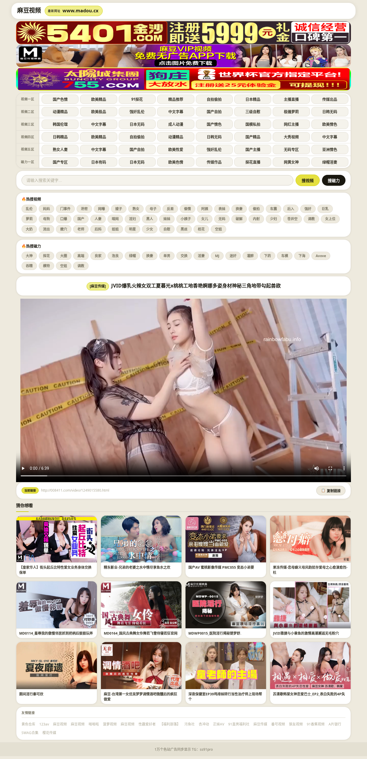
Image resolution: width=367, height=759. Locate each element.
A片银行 (335, 724)
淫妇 (132, 218)
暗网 (115, 218)
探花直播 (252, 162)
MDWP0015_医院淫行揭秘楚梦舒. (214, 633)
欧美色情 (175, 162)
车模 (284, 255)
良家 (98, 255)
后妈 (98, 229)
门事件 (65, 208)
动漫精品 (60, 111)
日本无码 (137, 124)
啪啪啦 (94, 724)
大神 (29, 255)
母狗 (46, 218)
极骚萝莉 (291, 111)
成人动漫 (175, 124)
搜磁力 (334, 180)
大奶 (29, 229)
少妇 (273, 218)
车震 (273, 208)
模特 (46, 265)
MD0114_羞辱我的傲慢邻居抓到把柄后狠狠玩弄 (56, 633)
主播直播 (291, 99)
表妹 (221, 208)
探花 (46, 255)
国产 (80, 218)
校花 (201, 229)
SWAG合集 (30, 732)
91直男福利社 (238, 724)
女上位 (330, 218)
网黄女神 (291, 162)
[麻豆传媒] (98, 286)
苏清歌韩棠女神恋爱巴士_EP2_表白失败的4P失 (309, 694)
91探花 (137, 99)
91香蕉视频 (316, 724)
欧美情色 (329, 124)
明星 (132, 229)
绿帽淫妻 (329, 162)
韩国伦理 (60, 124)
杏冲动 (204, 724)
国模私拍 (252, 124)
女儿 (204, 218)
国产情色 (214, 124)
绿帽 (132, 255)
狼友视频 (296, 724)
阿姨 (204, 208)
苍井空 (292, 218)
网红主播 (291, 124)
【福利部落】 (170, 724)
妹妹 (166, 218)
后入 (290, 208)
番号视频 (278, 724)
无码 (221, 218)
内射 (256, 218)
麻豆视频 (60, 724)
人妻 (98, 218)
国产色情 (60, 99)
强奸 (307, 208)
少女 (149, 229)
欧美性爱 (175, 149)
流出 (46, 229)
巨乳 (325, 208)
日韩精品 (60, 136)
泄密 (84, 208)
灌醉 (250, 255)
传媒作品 (214, 162)
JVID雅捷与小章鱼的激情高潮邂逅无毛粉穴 (306, 633)
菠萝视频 (110, 724)
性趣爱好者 (147, 724)
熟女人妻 (60, 149)
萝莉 (29, 218)
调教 (311, 218)
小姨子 (186, 218)
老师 (80, 229)
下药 (267, 255)
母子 (153, 208)
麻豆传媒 (260, 724)
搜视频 (308, 180)
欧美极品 (98, 111)
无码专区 (291, 149)
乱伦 (29, 208)
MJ (217, 255)
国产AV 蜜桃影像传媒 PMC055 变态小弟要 (221, 567)
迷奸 (233, 255)
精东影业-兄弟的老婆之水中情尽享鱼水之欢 (137, 567)
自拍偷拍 (214, 99)
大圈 (63, 255)
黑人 (149, 218)
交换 (184, 255)
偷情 (187, 208)
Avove (321, 255)
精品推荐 (175, 99)
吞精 (29, 265)
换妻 (239, 208)
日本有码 (98, 162)
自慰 (166, 229)
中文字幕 (175, 111)
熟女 (135, 208)
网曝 (101, 208)
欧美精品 (98, 99)
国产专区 (60, 162)
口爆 (63, 218)
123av (44, 724)
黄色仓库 (28, 724)
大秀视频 (291, 136)
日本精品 (252, 99)
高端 (80, 255)
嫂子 (118, 208)
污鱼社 (189, 724)
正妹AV (218, 724)
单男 (166, 255)
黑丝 (184, 229)
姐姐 (115, 229)
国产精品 (252, 136)
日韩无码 (329, 111)
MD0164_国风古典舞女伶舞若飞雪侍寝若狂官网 (140, 633)
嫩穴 (63, 229)
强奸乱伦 (137, 111)
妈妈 (46, 208)
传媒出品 (329, 99)
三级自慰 (252, 111)
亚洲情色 (329, 149)
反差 (170, 208)
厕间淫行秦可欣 (31, 694)
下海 (301, 255)
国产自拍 (214, 111)
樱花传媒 (49, 732)
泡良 (115, 255)
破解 (239, 218)
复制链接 (331, 490)
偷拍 (256, 208)
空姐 (218, 229)
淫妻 (201, 255)
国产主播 (252, 149)
